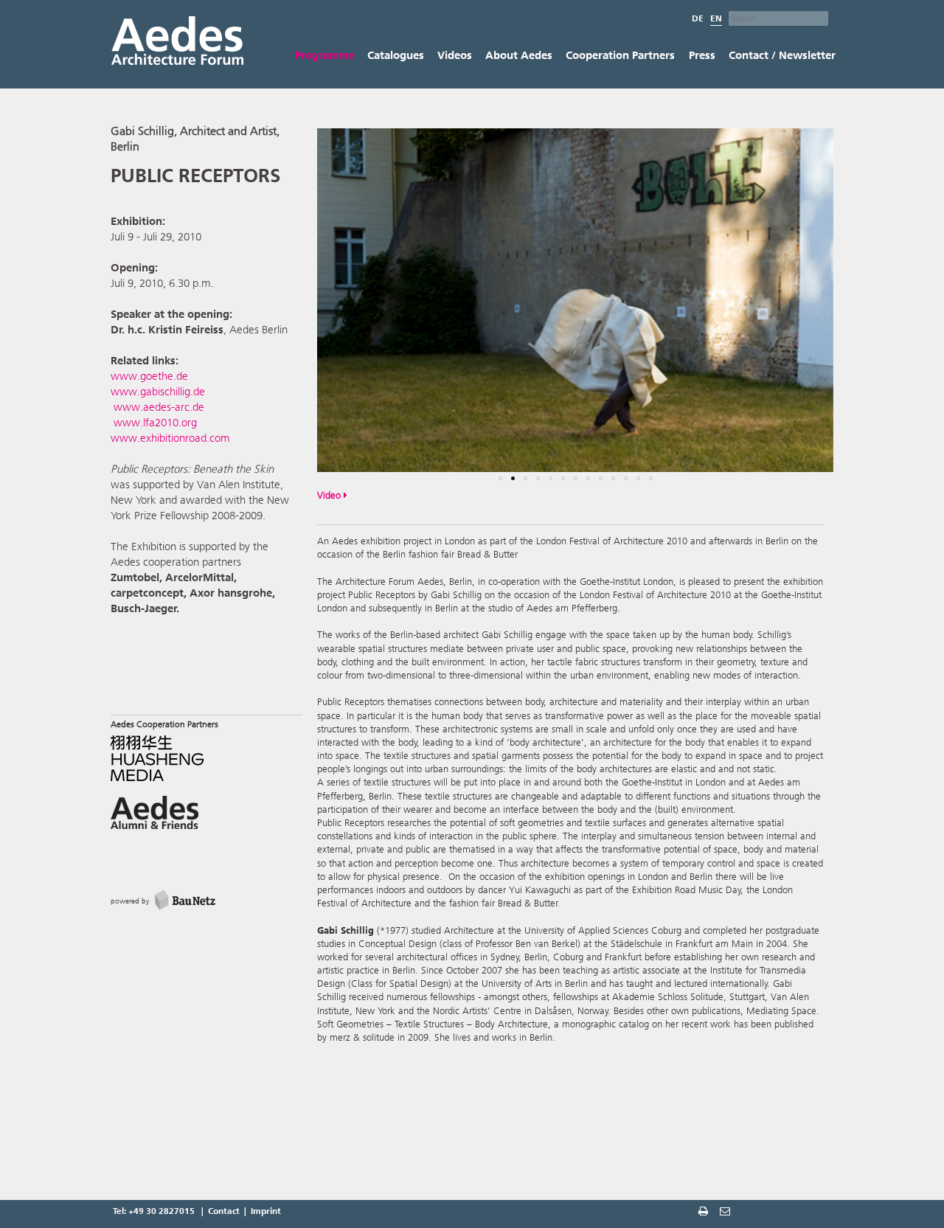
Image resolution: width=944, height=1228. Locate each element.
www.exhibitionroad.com (170, 438)
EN (716, 18)
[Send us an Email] (726, 1212)
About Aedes (518, 55)
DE (698, 18)
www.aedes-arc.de (157, 407)
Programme (324, 55)
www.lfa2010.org (155, 422)
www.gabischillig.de (158, 391)
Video (330, 495)
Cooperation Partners (620, 55)
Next (858, 310)
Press (702, 55)
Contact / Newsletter (782, 55)
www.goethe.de (149, 376)
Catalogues (395, 55)
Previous (295, 310)
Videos (454, 55)
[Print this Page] (704, 1212)
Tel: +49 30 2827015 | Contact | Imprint (197, 1211)
